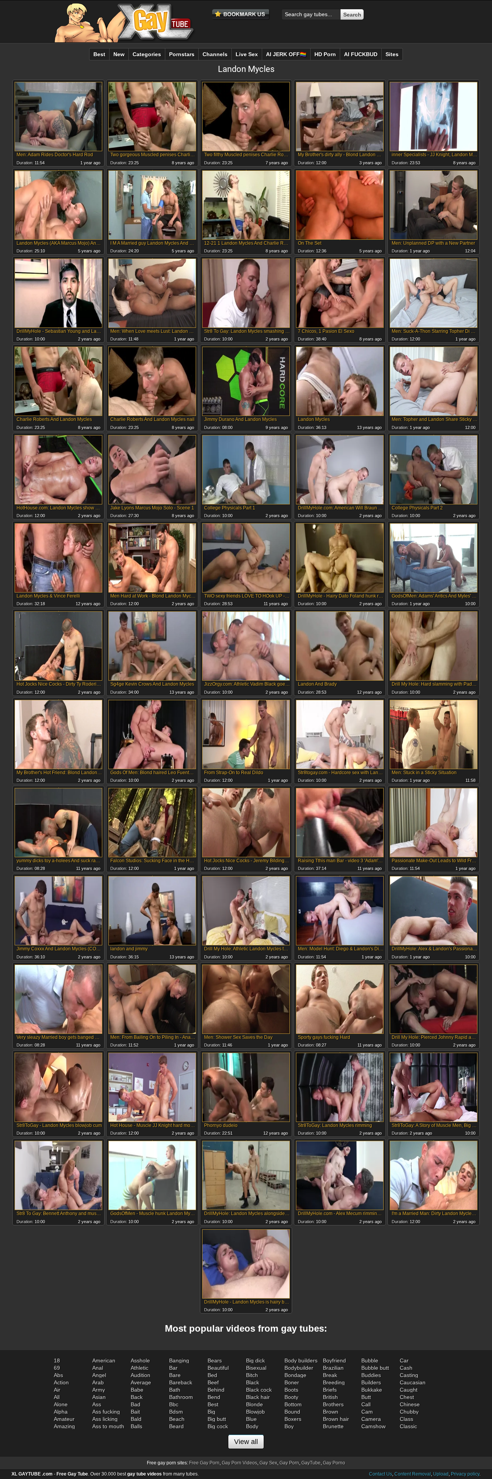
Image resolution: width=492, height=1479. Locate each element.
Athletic (139, 1367)
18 (57, 1360)
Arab (98, 1382)
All (57, 1397)
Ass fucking (106, 1411)
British (330, 1397)
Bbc (173, 1404)
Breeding (334, 1382)
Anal (97, 1367)
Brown (330, 1411)
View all (246, 1442)
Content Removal (412, 1474)
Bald (136, 1419)
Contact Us (380, 1474)
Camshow (373, 1426)
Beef (213, 1382)
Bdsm (176, 1411)
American (103, 1360)
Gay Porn (289, 1463)
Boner (291, 1382)
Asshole (140, 1360)
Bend (214, 1397)
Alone (61, 1404)
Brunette (333, 1426)
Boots (291, 1389)
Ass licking (105, 1419)
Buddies (371, 1375)
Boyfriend (334, 1360)
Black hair (258, 1397)
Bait (135, 1411)
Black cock (259, 1389)
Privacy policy (465, 1474)
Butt (366, 1397)
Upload (441, 1474)
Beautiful (218, 1367)
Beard (176, 1426)
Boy (289, 1426)
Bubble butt (375, 1367)
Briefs (330, 1389)
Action (61, 1382)
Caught (408, 1389)
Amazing (64, 1426)
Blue (251, 1419)
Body (252, 1426)
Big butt (217, 1419)
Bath (174, 1389)
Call (366, 1404)
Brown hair (336, 1419)
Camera (371, 1419)
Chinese (410, 1404)
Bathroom (181, 1397)
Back (137, 1397)
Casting (409, 1375)
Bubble (369, 1360)
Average (141, 1382)
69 (57, 1367)
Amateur (64, 1419)
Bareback (180, 1382)
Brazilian (333, 1367)
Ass (96, 1404)
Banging (179, 1360)
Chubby (409, 1411)
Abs (58, 1375)
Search (352, 15)
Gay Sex (268, 1463)
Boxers (292, 1419)
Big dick (255, 1360)
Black (252, 1382)
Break (330, 1375)
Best (213, 1404)
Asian (99, 1397)
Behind (216, 1389)
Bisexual (256, 1367)
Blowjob (255, 1411)
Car (404, 1360)
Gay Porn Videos (239, 1463)
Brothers (333, 1404)
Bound (292, 1411)
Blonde (254, 1404)
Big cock (218, 1426)
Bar (173, 1367)
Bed (212, 1375)
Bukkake (371, 1389)
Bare (175, 1375)
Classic (408, 1426)
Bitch (252, 1375)
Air (57, 1389)
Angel (99, 1375)
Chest (407, 1397)
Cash (406, 1367)
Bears (215, 1360)
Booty (291, 1397)
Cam (367, 1411)
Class (406, 1419)
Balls (136, 1426)
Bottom (293, 1404)
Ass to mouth (108, 1426)
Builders (371, 1382)
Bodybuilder (298, 1367)
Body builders (300, 1360)
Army (98, 1389)
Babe (137, 1389)
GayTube (311, 1463)
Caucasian (413, 1382)
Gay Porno (334, 1463)
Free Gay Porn (204, 1463)
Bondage (295, 1375)
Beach (176, 1419)
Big (211, 1411)
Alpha (61, 1411)
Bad (135, 1404)
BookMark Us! (241, 14)
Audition (140, 1375)
